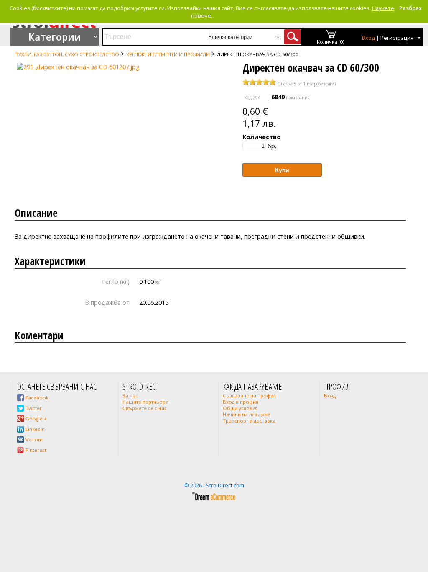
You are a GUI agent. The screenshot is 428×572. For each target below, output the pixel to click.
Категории (54, 37)
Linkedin (35, 429)
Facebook (36, 397)
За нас (130, 395)
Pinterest (35, 450)
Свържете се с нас (144, 408)
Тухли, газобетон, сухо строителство (67, 54)
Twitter (33, 408)
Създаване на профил (249, 395)
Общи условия (240, 408)
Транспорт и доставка (249, 420)
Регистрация (396, 37)
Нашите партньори (145, 402)
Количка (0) (330, 42)
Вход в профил (240, 402)
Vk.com (34, 439)
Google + (36, 418)
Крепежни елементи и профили (168, 54)
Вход (368, 37)
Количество (261, 137)
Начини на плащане (246, 414)
